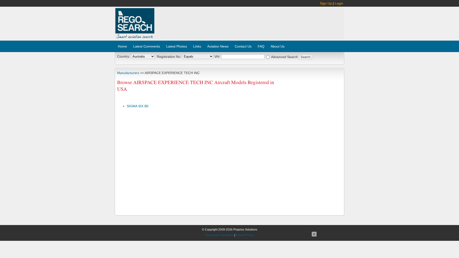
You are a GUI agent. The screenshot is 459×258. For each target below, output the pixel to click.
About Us (277, 46)
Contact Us (243, 46)
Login (339, 3)
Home (122, 46)
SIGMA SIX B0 (137, 106)
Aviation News (218, 46)
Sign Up (326, 3)
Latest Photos (176, 46)
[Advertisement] (250, 21)
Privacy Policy (245, 235)
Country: (123, 56)
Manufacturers (128, 73)
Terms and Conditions (219, 235)
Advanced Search (284, 57)
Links (197, 46)
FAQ (261, 46)
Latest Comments (146, 46)
